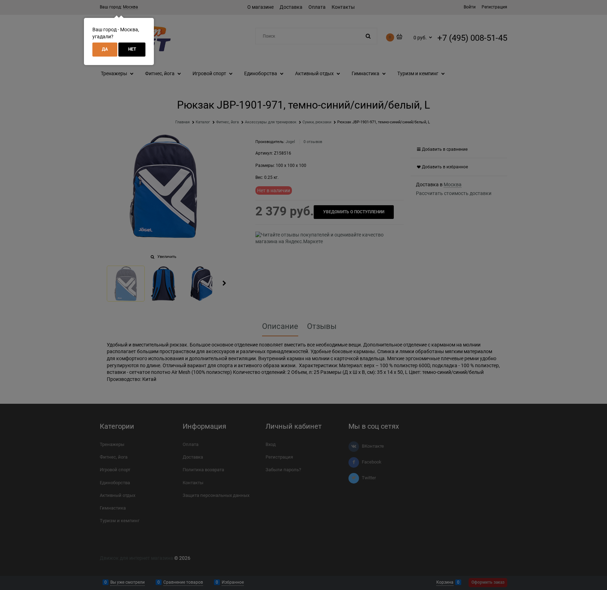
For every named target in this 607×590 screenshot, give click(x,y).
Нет (132, 49)
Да (105, 49)
